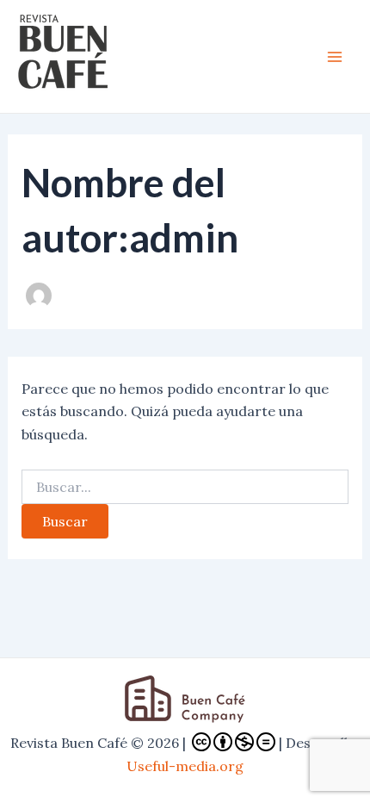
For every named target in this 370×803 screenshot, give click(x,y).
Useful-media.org (185, 766)
